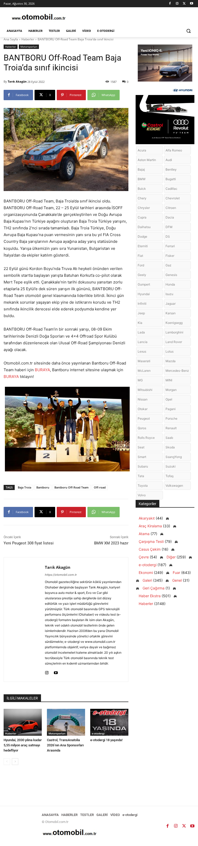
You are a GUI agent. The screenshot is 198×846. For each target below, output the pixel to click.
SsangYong (174, 457)
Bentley (171, 169)
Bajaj (141, 169)
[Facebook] (170, 4)
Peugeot (144, 418)
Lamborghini (174, 332)
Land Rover (174, 342)
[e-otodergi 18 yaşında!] (109, 722)
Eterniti (143, 246)
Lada (141, 332)
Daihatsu (144, 227)
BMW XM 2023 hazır (111, 543)
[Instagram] (177, 4)
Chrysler (144, 208)
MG (140, 380)
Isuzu (169, 294)
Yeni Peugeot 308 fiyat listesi (29, 543)
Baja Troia (24, 487)
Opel (169, 399)
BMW (141, 179)
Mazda (171, 361)
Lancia (142, 342)
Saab (169, 438)
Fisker (170, 256)
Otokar (142, 409)
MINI (169, 380)
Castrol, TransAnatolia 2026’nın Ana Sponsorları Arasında (65, 745)
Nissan (142, 399)
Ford (141, 265)
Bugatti (171, 179)
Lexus (142, 351)
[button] (188, 31)
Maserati (144, 361)
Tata (141, 476)
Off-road (100, 487)
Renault (171, 428)
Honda (170, 284)
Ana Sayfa (11, 39)
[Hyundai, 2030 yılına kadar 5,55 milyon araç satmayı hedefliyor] (23, 722)
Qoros (142, 428)
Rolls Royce (146, 438)
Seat (141, 447)
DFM (169, 227)
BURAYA (42, 369)
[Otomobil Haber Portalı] (39, 17)
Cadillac (171, 189)
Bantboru (42, 487)
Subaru (143, 466)
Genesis (171, 275)
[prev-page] (7, 761)
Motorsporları (28, 46)
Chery (142, 198)
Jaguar (171, 303)
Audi (169, 160)
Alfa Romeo (174, 150)
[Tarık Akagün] (24, 619)
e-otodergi (98, 733)
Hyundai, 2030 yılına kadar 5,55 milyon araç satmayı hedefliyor (23, 745)
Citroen (171, 208)
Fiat (140, 256)
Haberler (27, 39)
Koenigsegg (174, 323)
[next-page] (15, 761)
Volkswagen (174, 485)
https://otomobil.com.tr (61, 575)
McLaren (144, 371)
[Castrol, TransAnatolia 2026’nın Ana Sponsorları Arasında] (66, 722)
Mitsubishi (145, 390)
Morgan (171, 390)
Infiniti (142, 303)
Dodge (142, 236)
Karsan (171, 313)
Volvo (142, 495)
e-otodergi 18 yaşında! (106, 740)
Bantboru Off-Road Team (71, 487)
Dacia (170, 217)
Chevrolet (173, 198)
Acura (142, 150)
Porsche (171, 418)
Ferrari (170, 246)
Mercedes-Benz (177, 371)
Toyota (143, 485)
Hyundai (144, 294)
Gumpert (144, 284)
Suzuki (171, 466)
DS (168, 236)
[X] (184, 4)
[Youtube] (191, 4)
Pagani (171, 409)
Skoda (170, 447)
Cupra (142, 217)
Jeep (141, 313)
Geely (142, 275)
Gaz (168, 265)
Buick (142, 189)
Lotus (170, 351)
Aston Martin (147, 160)
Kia (140, 323)
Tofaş (170, 476)
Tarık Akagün (17, 81)
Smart (142, 457)
